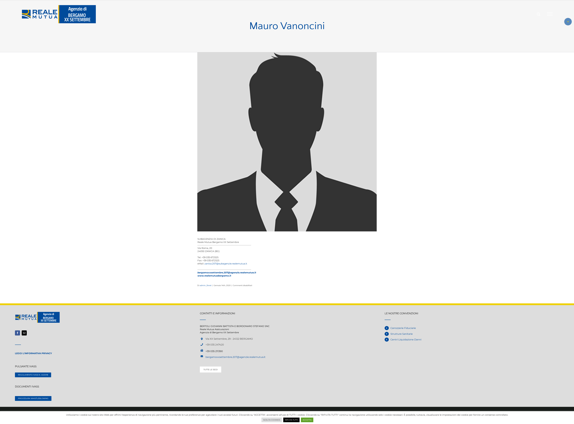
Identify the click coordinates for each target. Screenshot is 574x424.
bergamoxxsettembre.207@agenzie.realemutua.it (235, 357)
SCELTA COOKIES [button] (271, 420)
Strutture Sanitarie (401, 333)
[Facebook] (17, 332)
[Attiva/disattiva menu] (550, 14)
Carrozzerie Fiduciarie (403, 328)
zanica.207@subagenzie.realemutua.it (225, 263)
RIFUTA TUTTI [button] (291, 420)
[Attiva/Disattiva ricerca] (538, 14)
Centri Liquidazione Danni (405, 339)
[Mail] (24, 332)
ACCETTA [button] (307, 420)
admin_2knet (206, 285)
